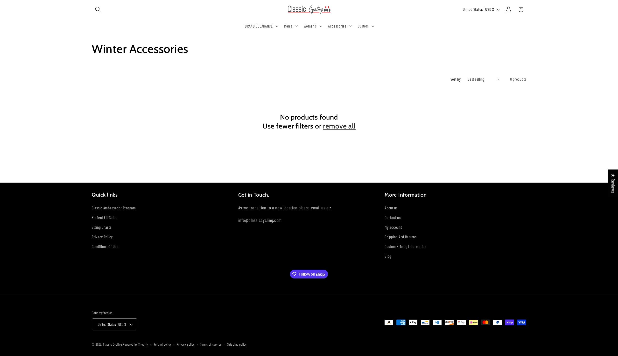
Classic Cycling (112, 344)
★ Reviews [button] (613, 183)
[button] (98, 9)
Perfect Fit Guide (104, 217)
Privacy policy (186, 344)
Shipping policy (237, 344)
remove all (339, 126)
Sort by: (456, 79)
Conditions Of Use (105, 246)
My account (393, 227)
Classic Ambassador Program (114, 207)
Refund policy (162, 344)
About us (391, 207)
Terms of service (210, 344)
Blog (388, 256)
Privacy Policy (102, 236)
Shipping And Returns (400, 236)
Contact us (392, 217)
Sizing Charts (101, 227)
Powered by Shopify (135, 344)
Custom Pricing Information (405, 246)
